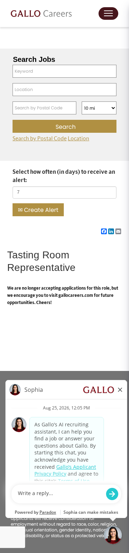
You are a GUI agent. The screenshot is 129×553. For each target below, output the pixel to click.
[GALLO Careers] (41, 13)
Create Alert (40, 210)
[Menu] (108, 13)
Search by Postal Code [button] (40, 138)
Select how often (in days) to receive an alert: (64, 176)
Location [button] (78, 138)
